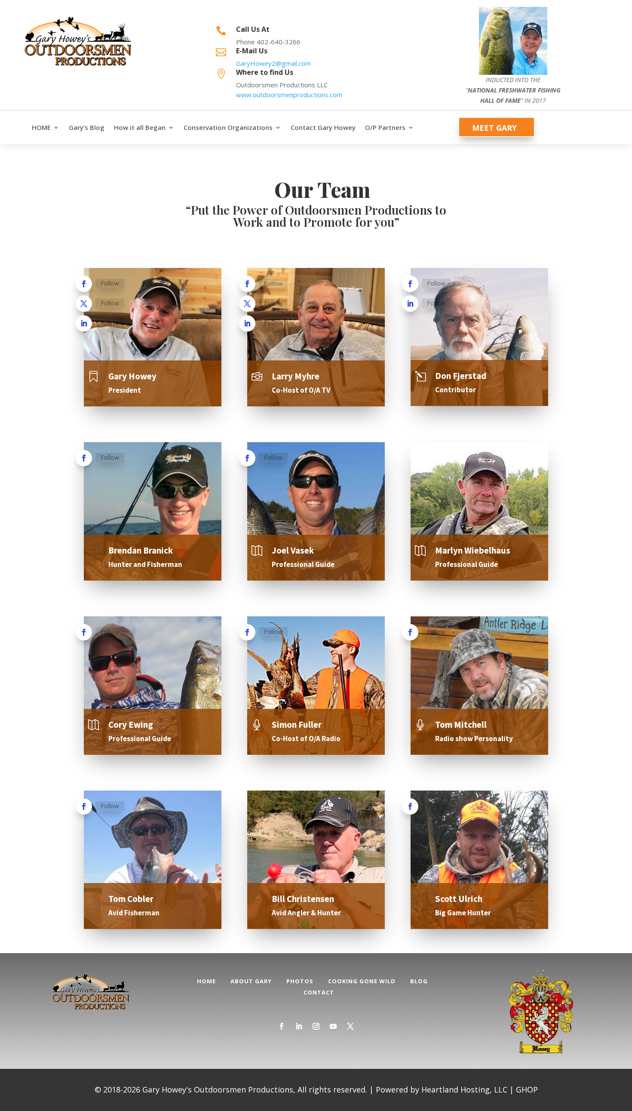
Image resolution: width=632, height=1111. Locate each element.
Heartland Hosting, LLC (464, 1089)
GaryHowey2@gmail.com (273, 63)
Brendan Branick (140, 550)
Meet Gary (494, 128)
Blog (419, 981)
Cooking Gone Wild (362, 981)
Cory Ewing (130, 724)
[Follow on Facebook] (84, 284)
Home (206, 981)
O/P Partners (385, 127)
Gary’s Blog (86, 127)
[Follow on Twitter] (84, 303)
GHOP (527, 1089)
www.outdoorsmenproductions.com (289, 94)
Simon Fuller (297, 724)
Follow (110, 283)
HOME (41, 127)
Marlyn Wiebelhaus (472, 550)
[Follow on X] (350, 1026)
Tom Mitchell (461, 724)
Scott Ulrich (458, 899)
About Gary (251, 981)
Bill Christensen (303, 899)
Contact (319, 992)
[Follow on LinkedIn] (84, 323)
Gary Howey (132, 376)
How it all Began (140, 127)
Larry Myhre (295, 376)
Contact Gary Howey (323, 127)
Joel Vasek (293, 550)
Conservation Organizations (228, 127)
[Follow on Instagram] (316, 1026)
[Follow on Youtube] (333, 1026)
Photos (299, 981)
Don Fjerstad (460, 376)
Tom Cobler (130, 899)
